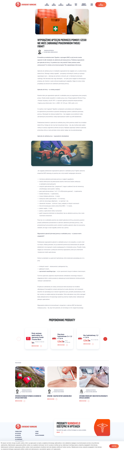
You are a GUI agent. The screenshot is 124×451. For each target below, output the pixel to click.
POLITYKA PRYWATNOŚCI (39, 435)
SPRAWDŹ (58, 432)
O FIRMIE (36, 431)
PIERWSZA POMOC (18, 431)
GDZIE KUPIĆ (92, 4)
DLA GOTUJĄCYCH (60, 4)
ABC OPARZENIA (47, 4)
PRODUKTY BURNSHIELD (83, 4)
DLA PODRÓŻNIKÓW (69, 4)
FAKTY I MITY (76, 4)
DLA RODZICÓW (54, 4)
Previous (19, 339)
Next (105, 339)
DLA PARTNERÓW (100, 4)
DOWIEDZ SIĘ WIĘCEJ (35, 346)
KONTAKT (37, 433)
